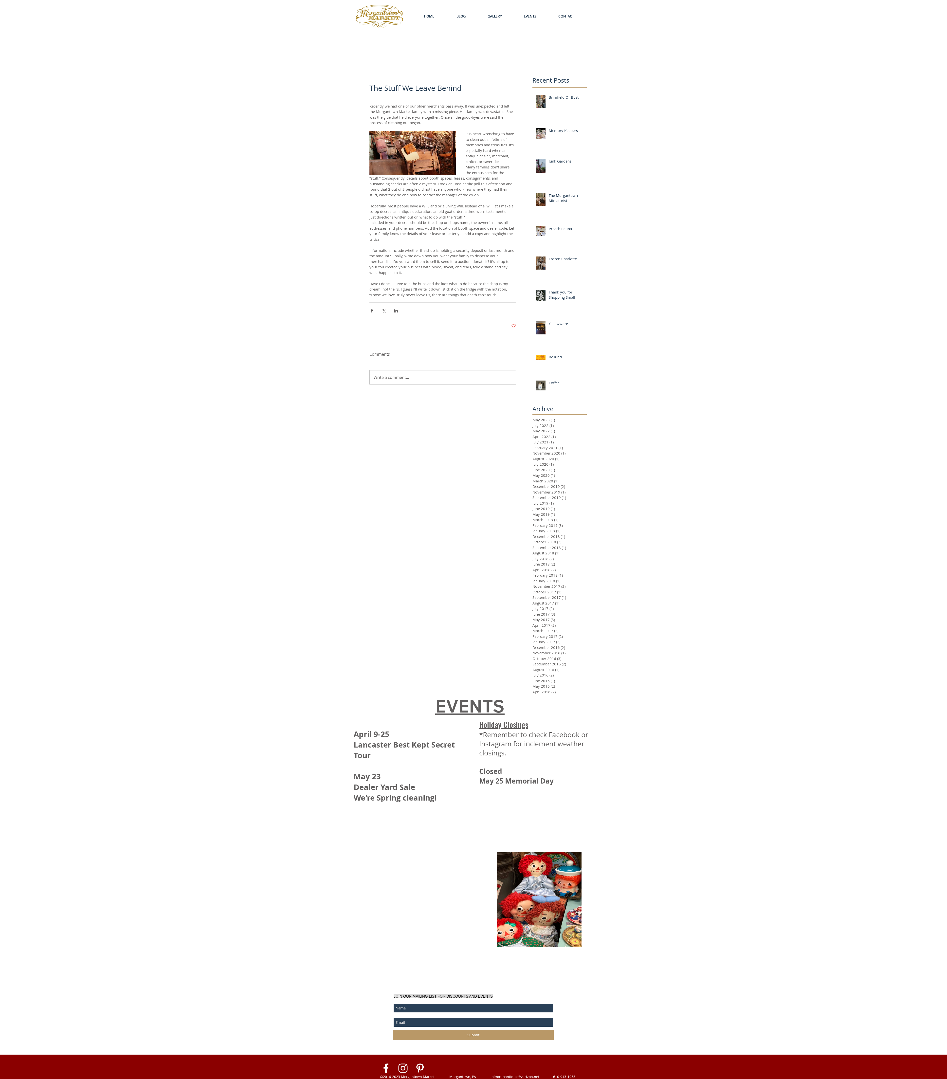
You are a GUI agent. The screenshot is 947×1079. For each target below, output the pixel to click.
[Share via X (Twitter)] (384, 310)
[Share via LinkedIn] (396, 310)
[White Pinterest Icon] (420, 1068)
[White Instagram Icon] (403, 1068)
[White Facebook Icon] (386, 1068)
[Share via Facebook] (371, 310)
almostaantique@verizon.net (515, 1076)
